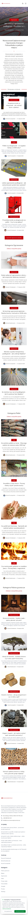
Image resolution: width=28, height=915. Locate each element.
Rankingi (3, 891)
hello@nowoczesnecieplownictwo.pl (11, 820)
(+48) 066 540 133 (7, 818)
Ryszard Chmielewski (6, 858)
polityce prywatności (6, 908)
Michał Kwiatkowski (5, 860)
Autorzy (3, 855)
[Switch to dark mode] (22, 3)
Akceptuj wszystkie (20, 911)
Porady (3, 889)
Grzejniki (3, 886)
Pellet (14, 142)
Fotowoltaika (4, 883)
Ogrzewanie (14, 19)
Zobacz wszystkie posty (14, 248)
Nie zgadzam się (8, 911)
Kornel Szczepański (5, 863)
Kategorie (4, 867)
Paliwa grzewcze (14, 100)
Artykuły (4, 824)
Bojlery (2, 873)
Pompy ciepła (4, 881)
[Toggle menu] (25, 3)
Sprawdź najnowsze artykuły (14, 237)
